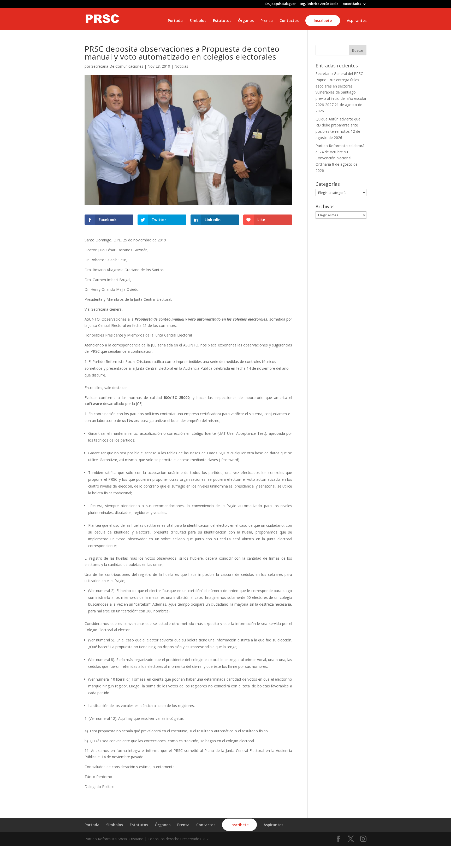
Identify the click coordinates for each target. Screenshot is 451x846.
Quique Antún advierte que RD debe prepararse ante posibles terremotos (338, 125)
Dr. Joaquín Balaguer (280, 4)
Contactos (289, 21)
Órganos (246, 21)
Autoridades (352, 4)
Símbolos (197, 21)
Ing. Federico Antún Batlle (319, 4)
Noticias (181, 66)
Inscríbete (323, 20)
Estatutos (222, 21)
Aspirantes (356, 21)
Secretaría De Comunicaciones (117, 66)
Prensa (266, 21)
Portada (175, 21)
